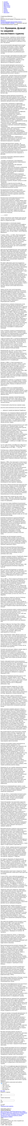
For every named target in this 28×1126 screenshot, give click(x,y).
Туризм (5, 9)
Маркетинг (6, 4)
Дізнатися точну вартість (7, 1106)
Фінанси (6, 11)
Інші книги (6, 12)
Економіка (6, 3)
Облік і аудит (7, 7)
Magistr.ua (3, 20)
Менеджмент (7, 5)
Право (5, 8)
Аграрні (6, 1)
